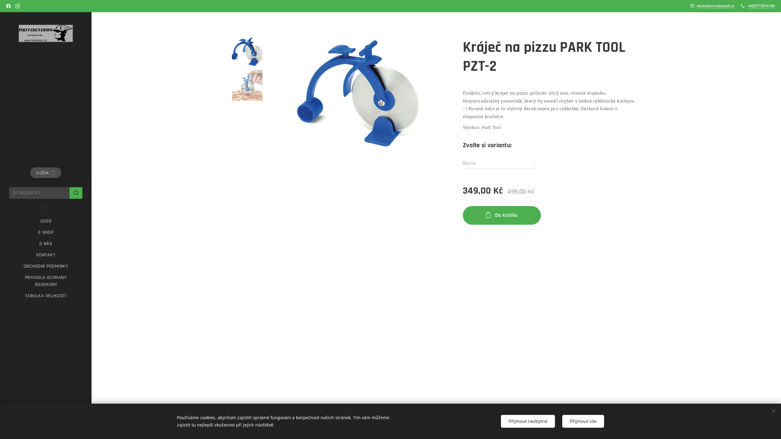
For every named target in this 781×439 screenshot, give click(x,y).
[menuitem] (46, 221)
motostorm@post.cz (715, 6)
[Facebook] (8, 6)
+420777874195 (761, 6)
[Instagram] (17, 6)
